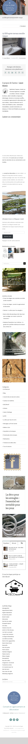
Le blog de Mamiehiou (8, 636)
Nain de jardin (6, 647)
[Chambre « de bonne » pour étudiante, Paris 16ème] (5, 250)
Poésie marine (6, 654)
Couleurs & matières (8, 400)
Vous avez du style (7, 671)
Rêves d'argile (6, 656)
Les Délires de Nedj (7, 638)
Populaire (6, 543)
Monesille (4, 645)
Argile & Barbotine (7, 612)
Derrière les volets (7, 621)
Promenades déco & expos (10, 435)
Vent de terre (5, 669)
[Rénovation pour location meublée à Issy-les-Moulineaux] (10, 256)
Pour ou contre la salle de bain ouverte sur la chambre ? (16, 556)
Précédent (23, 26)
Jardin (4, 416)
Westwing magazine (7, 673)
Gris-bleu (4, 625)
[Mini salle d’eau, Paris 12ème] (16, 250)
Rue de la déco (6, 660)
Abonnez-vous (7, 236)
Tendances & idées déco (9, 442)
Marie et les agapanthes (8, 641)
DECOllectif (6, 404)
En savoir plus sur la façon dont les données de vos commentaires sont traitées (13, 160)
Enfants (5, 408)
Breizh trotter (5, 617)
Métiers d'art (6, 427)
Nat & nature (5, 649)
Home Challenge (7, 412)
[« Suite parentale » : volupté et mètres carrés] (6, 564)
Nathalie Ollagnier (7, 652)
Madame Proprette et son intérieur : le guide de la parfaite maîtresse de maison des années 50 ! (14, 324)
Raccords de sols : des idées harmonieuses (16, 548)
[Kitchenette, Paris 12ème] (22, 250)
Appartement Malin (7, 610)
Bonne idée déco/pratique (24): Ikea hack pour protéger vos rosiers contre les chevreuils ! (13, 316)
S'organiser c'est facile (8, 662)
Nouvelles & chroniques (9, 431)
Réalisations (6, 439)
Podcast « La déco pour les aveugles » (13, 310)
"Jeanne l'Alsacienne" (19, 713)
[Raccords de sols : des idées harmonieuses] (6, 548)
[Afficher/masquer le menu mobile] (25, 1)
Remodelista (5, 658)
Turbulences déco (7, 665)
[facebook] (10, 719)
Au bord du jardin (7, 614)
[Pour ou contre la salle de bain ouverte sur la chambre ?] (6, 556)
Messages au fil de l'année (10, 423)
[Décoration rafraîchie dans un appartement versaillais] (10, 250)
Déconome (5, 619)
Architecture (6, 389)
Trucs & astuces (7, 446)
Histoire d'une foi (6, 628)
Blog (4, 393)
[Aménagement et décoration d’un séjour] (5, 256)
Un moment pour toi (7, 667)
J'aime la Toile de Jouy (8, 630)
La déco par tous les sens (9, 420)
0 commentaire (22, 58)
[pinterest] (17, 719)
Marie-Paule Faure (7, 643)
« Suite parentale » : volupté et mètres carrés (16, 564)
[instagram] (14, 719)
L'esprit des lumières (7, 634)
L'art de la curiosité (7, 632)
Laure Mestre (7, 58)
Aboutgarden (5, 608)
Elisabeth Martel (6, 623)
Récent (14, 543)
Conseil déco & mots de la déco (11, 397)
